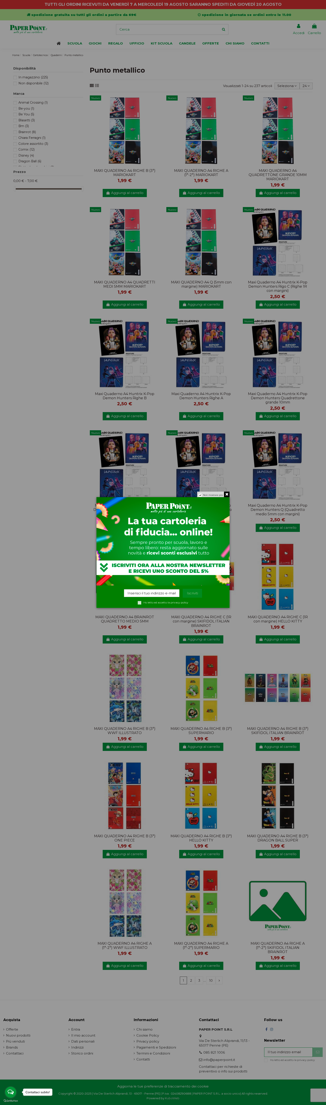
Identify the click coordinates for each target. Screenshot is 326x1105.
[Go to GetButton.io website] (11, 1100)
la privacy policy (178, 602)
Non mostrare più (213, 495)
